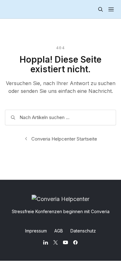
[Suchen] (100, 9)
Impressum (36, 230)
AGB (58, 230)
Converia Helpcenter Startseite (64, 139)
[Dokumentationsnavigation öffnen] (111, 9)
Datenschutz (83, 230)
